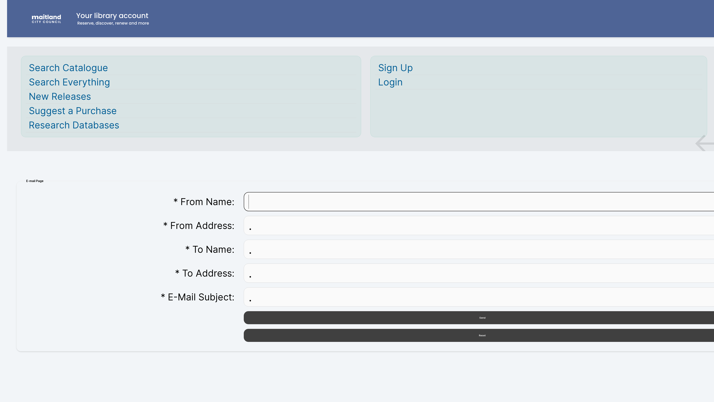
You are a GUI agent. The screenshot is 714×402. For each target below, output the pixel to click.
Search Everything (69, 82)
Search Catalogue (68, 67)
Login (390, 82)
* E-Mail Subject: (197, 297)
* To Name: (209, 249)
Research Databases (74, 125)
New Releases (60, 96)
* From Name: (203, 201)
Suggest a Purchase (73, 110)
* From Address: (198, 225)
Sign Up (395, 67)
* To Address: (204, 273)
